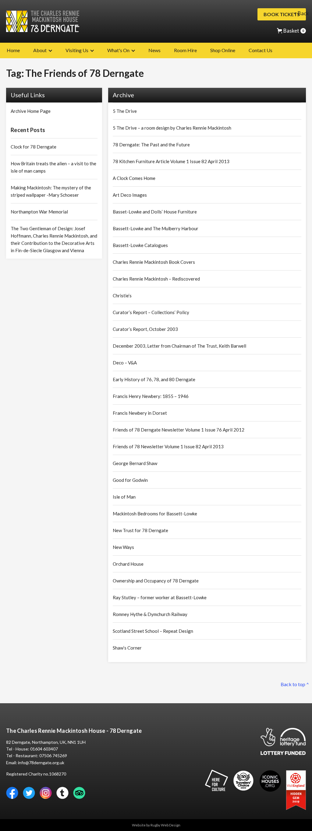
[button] (291, 31)
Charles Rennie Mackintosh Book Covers (154, 262)
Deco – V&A (125, 362)
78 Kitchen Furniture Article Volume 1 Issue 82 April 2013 (171, 161)
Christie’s (122, 295)
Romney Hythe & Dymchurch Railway (150, 614)
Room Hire (185, 50)
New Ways (123, 547)
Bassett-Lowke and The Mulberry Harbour (155, 228)
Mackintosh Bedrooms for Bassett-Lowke (155, 513)
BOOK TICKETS (282, 14)
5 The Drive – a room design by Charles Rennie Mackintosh (172, 128)
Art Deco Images (130, 195)
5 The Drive (125, 111)
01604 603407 (44, 748)
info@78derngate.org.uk (41, 762)
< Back (301, 13)
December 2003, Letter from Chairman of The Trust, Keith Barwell (179, 346)
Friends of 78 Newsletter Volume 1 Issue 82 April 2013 (168, 446)
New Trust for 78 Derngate (140, 530)
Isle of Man (124, 497)
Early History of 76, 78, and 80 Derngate (154, 379)
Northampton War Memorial (39, 211)
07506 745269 (53, 755)
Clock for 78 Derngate (33, 146)
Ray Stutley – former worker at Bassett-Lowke (160, 597)
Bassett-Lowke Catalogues (140, 245)
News (154, 50)
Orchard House (128, 564)
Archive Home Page (31, 111)
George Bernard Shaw (135, 463)
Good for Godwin (130, 480)
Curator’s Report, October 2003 (145, 329)
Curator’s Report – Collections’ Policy (151, 312)
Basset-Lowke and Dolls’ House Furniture (155, 211)
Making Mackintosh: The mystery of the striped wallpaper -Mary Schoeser (51, 191)
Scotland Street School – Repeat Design (153, 631)
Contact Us (260, 50)
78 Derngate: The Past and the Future (151, 144)
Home (13, 50)
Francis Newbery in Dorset (140, 413)
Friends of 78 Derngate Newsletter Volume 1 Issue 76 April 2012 (178, 429)
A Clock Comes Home (134, 178)
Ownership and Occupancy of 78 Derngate (156, 580)
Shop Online (222, 50)
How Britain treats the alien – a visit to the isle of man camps (53, 167)
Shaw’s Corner (127, 647)
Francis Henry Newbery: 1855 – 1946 (151, 396)
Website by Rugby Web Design (156, 825)
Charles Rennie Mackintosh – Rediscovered (156, 278)
